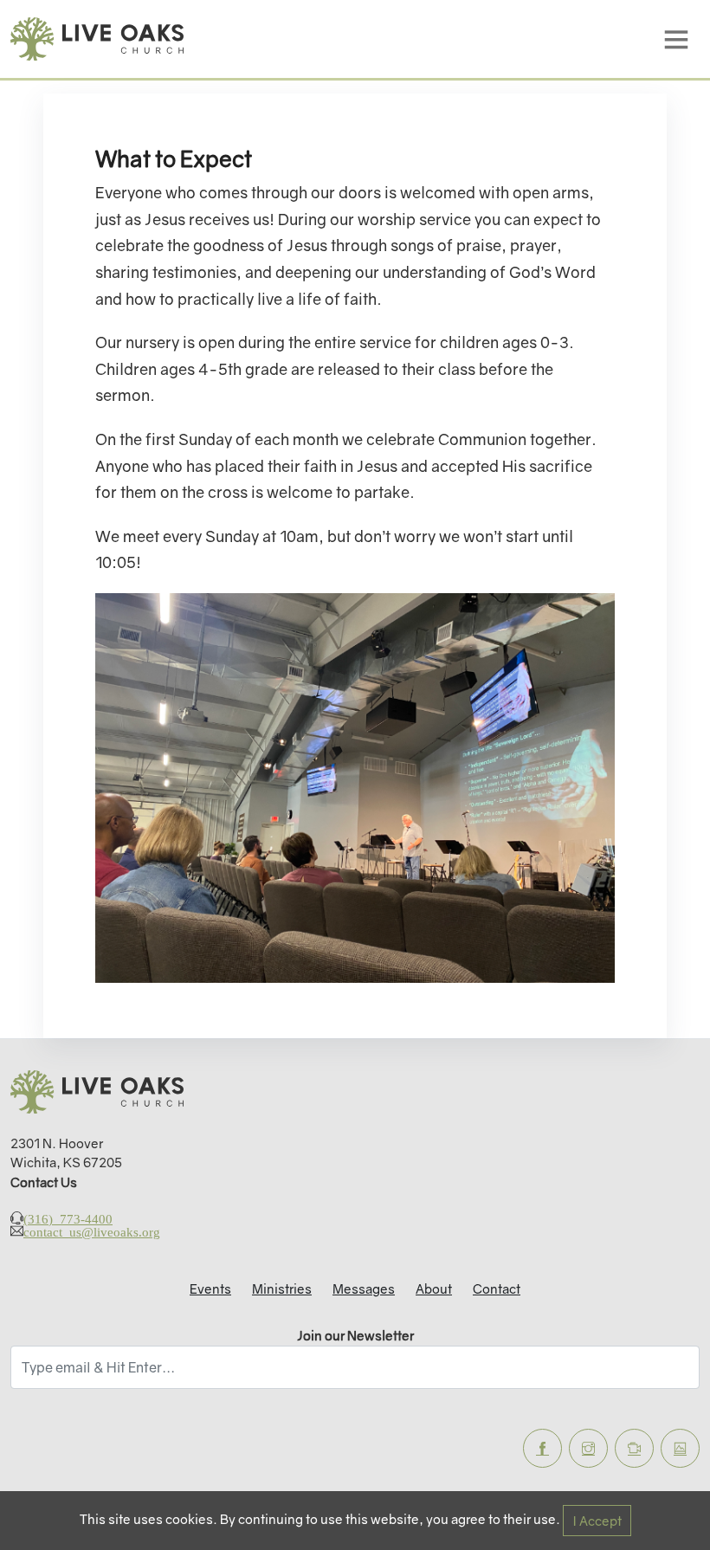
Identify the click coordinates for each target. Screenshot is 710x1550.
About (434, 1288)
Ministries (282, 1288)
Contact (496, 1288)
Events (210, 1288)
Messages (363, 1288)
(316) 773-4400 (68, 1217)
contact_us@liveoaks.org (91, 1230)
